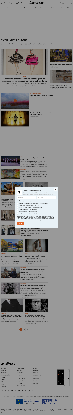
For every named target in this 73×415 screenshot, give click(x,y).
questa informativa (50, 218)
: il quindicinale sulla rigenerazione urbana (30, 207)
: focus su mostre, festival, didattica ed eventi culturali (33, 203)
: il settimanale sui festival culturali (28, 214)
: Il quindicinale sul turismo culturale (28, 211)
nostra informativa (37, 217)
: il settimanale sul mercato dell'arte (28, 205)
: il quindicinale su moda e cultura (28, 209)
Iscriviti (20, 223)
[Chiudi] (55, 189)
